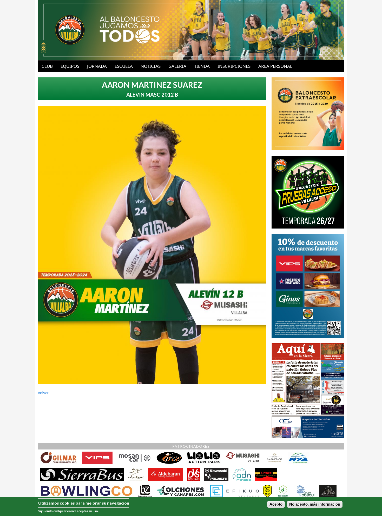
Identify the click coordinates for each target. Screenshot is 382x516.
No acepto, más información (314, 504)
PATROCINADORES (191, 446)
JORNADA (97, 66)
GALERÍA (177, 66)
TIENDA (202, 66)
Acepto (275, 504)
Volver (43, 393)
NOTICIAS (151, 66)
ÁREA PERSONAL (275, 66)
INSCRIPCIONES (234, 66)
